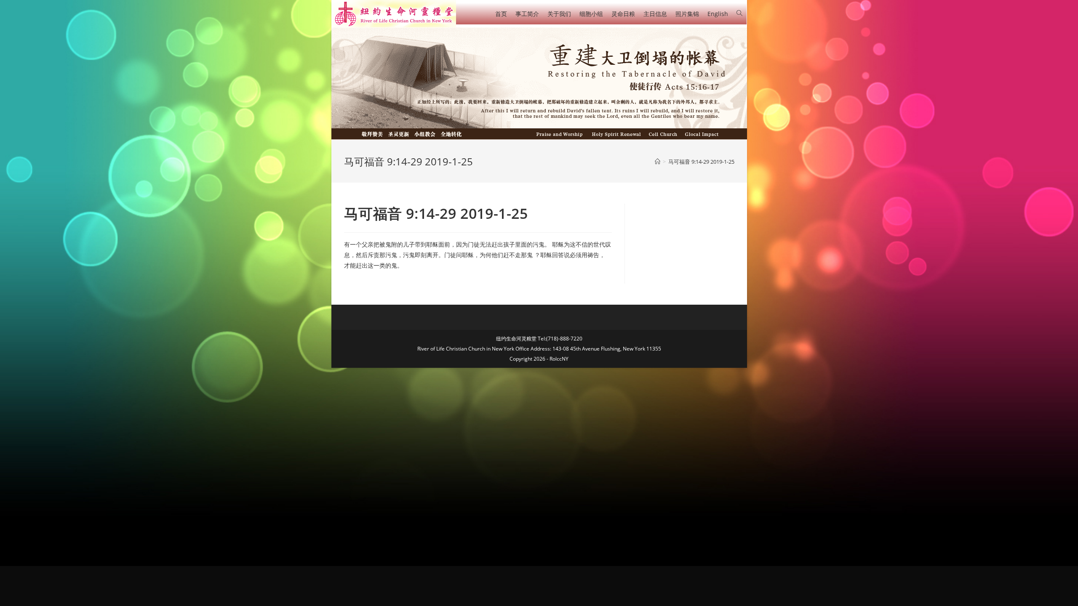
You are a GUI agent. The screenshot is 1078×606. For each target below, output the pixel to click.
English (717, 14)
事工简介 (527, 14)
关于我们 (559, 14)
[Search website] (739, 13)
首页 (501, 14)
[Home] (657, 161)
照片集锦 (687, 14)
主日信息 (655, 14)
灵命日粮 (623, 14)
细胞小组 (591, 14)
